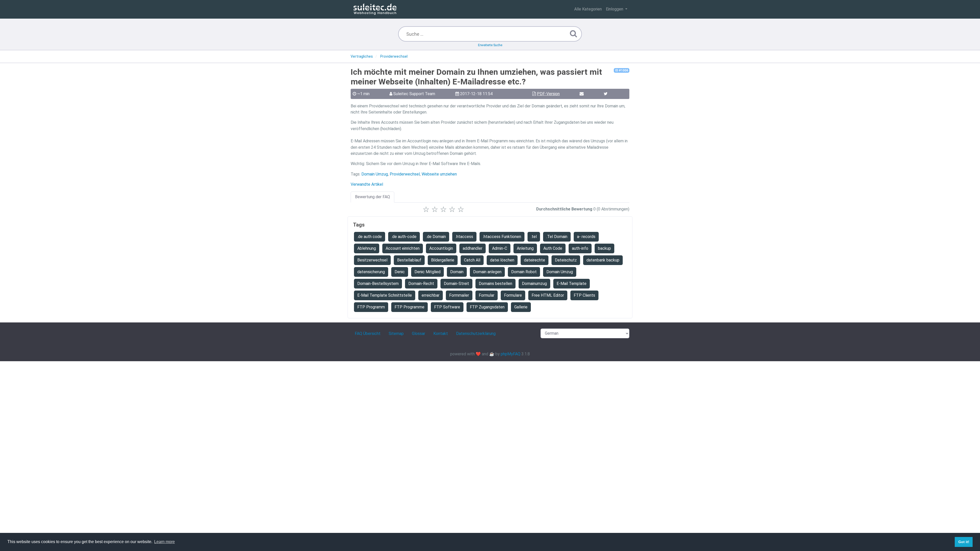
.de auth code (369, 236)
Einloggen (615, 9)
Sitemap (396, 333)
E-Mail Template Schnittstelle (384, 295)
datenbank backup (602, 260)
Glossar (418, 333)
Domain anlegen (487, 271)
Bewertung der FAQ (372, 196)
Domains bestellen (495, 283)
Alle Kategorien (588, 9)
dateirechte (534, 260)
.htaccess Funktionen (502, 236)
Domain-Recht (421, 283)
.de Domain (436, 236)
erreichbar (430, 295)
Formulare (513, 295)
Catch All (472, 260)
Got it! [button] (963, 542)
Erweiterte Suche (490, 45)
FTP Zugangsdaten (487, 307)
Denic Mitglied (427, 271)
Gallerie (521, 307)
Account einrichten (403, 248)
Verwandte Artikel (367, 184)
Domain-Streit (456, 283)
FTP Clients (584, 295)
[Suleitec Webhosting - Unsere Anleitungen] (375, 9)
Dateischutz (566, 260)
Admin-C (499, 248)
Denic (400, 271)
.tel (534, 236)
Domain (456, 271)
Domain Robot (524, 271)
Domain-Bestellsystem (378, 283)
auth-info (580, 248)
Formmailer (459, 295)
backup (604, 248)
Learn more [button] (164, 542)
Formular (486, 295)
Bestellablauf (409, 260)
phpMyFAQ (510, 354)
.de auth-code (403, 236)
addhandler (472, 248)
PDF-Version (548, 93)
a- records (586, 236)
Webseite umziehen (439, 174)
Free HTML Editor (548, 295)
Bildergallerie (442, 260)
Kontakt (440, 333)
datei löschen (502, 260)
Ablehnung (366, 248)
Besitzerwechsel (372, 260)
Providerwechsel (405, 174)
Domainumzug (534, 283)
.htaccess (464, 236)
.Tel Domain (556, 236)
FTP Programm (371, 307)
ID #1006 (621, 70)
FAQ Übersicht (368, 333)
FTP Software (447, 307)
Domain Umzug (374, 174)
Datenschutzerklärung (476, 333)
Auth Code (552, 248)
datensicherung (371, 271)
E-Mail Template (571, 283)
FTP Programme (409, 307)
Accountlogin (441, 248)
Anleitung (525, 248)
